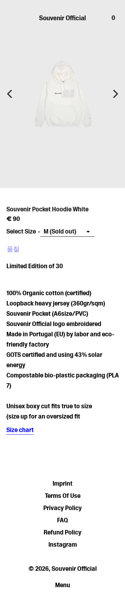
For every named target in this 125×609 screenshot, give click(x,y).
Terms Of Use (62, 495)
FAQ (62, 520)
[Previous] (10, 94)
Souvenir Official (62, 17)
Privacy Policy (62, 508)
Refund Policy (62, 532)
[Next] (115, 94)
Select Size (21, 231)
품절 (13, 249)
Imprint (62, 483)
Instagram (62, 544)
